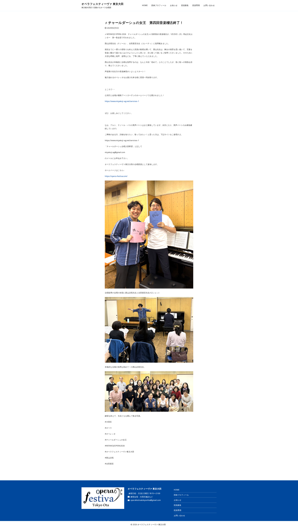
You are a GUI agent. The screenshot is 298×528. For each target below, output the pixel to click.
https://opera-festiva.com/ (116, 176)
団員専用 (196, 5)
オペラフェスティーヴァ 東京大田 (102, 4)
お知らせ (173, 5)
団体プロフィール (158, 5)
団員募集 (185, 5)
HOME (145, 5)
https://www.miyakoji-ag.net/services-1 (122, 101)
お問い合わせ (209, 5)
